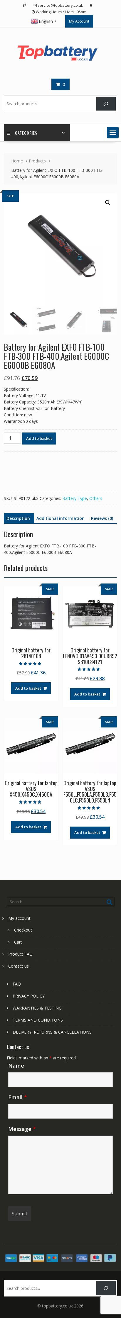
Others (95, 498)
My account (19, 918)
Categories (26, 133)
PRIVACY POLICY (29, 996)
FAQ (17, 984)
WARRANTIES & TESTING (37, 1008)
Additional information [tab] (60, 518)
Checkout (23, 930)
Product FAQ (20, 954)
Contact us (18, 966)
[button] (113, 132)
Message (22, 1128)
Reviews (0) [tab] (102, 518)
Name (16, 1065)
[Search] (105, 104)
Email (17, 1097)
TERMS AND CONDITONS (38, 1020)
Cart (18, 942)
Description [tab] (18, 518)
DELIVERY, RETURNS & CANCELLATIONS (52, 1032)
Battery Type (74, 498)
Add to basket (39, 438)
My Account (79, 21)
